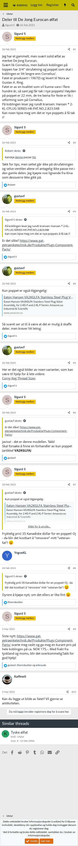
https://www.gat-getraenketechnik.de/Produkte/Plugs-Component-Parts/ (37, 244)
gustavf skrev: (13, 421)
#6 (74, 412)
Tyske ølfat (19, 732)
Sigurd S (10, 25)
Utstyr (20, 736)
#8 (74, 568)
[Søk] (73, 5)
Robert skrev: (13, 151)
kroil (13, 736)
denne (19, 157)
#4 (74, 283)
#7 (74, 484)
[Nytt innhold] (65, 5)
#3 (74, 211)
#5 (74, 363)
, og (27, 665)
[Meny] (6, 5)
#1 (74, 49)
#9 (74, 629)
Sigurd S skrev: (14, 219)
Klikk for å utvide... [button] (39, 526)
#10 (74, 692)
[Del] (69, 49)
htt (34, 157)
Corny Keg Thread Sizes (18, 378)
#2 (74, 142)
